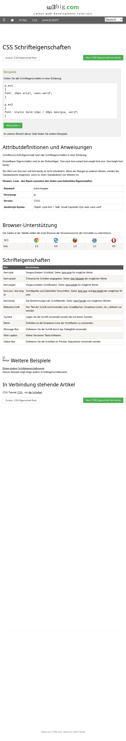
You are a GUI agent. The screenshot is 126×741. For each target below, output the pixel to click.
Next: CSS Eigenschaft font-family (103, 57)
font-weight (71, 284)
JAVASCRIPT (50, 20)
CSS (34, 20)
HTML (23, 20)
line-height (98, 290)
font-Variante (77, 278)
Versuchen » (13, 125)
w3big (63, 6)
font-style (67, 272)
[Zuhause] (12, 20)
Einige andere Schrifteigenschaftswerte (23, 368)
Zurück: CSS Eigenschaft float (20, 57)
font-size (82, 290)
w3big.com (46, 732)
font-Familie (80, 300)
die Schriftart (35, 392)
